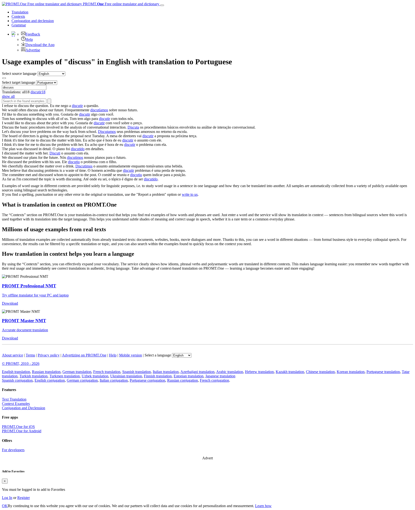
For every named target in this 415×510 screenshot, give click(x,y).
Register (23, 498)
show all (8, 96)
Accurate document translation (25, 330)
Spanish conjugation (17, 380)
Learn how (263, 506)
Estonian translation (188, 376)
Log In (7, 498)
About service (12, 355)
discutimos (75, 157)
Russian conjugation (182, 380)
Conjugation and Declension (23, 408)
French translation (106, 372)
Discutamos (107, 132)
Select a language (158, 355)
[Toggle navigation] (162, 5)
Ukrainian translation (126, 376)
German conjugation (82, 380)
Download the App (40, 45)
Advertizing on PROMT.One (84, 355)
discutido (78, 149)
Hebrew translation (259, 372)
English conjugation (50, 380)
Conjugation (33, 21)
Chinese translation (320, 372)
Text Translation (14, 399)
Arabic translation (229, 372)
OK (5, 506)
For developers (13, 450)
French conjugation (214, 380)
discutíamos (99, 110)
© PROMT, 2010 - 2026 (20, 364)
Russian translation (46, 372)
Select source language (19, 73)
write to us (190, 194)
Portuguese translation (383, 372)
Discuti (54, 153)
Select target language (18, 82)
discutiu (74, 162)
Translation (20, 12)
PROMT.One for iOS (18, 427)
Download (10, 303)
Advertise (32, 50)
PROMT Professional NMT (29, 285)
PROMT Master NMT (24, 320)
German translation (76, 372)
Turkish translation (33, 376)
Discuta (133, 127)
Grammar (19, 25)
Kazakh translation (290, 372)
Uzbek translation (95, 376)
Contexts (18, 16)
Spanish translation (136, 372)
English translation (16, 372)
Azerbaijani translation (197, 372)
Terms (30, 355)
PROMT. (120, 4)
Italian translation (166, 372)
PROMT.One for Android (21, 431)
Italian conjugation (114, 380)
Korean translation (351, 372)
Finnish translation (158, 376)
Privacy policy (49, 355)
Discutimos (83, 166)
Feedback (32, 34)
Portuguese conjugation (147, 380)
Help (29, 39)
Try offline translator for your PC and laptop (35, 295)
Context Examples (16, 404)
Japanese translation (220, 376)
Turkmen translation (64, 376)
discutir (77, 106)
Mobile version (130, 355)
